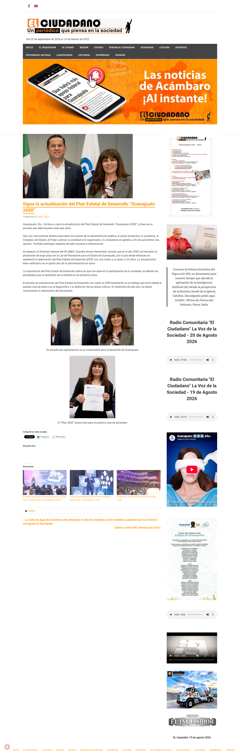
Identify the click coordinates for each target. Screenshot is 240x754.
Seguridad (147, 47)
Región (84, 47)
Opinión (120, 55)
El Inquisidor (47, 47)
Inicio (29, 47)
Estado (98, 47)
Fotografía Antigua (38, 55)
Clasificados (64, 55)
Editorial (84, 55)
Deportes (181, 47)
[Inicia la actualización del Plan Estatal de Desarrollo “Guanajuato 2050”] (92, 482)
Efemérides (102, 55)
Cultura (164, 47)
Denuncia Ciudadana (122, 47)
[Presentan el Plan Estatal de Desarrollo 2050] (138, 482)
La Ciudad (68, 47)
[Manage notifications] (7, 746)
